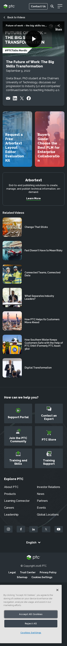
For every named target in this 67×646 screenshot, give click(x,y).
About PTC (11, 487)
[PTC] (33, 558)
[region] (31, 614)
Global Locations (48, 514)
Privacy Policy (48, 572)
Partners (42, 500)
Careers (9, 507)
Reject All (31, 623)
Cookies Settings (41, 577)
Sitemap (22, 577)
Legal (12, 572)
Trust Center (28, 572)
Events (41, 507)
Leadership (11, 514)
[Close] (57, 590)
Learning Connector (17, 500)
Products (10, 494)
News (40, 494)
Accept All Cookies (30, 614)
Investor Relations (48, 487)
